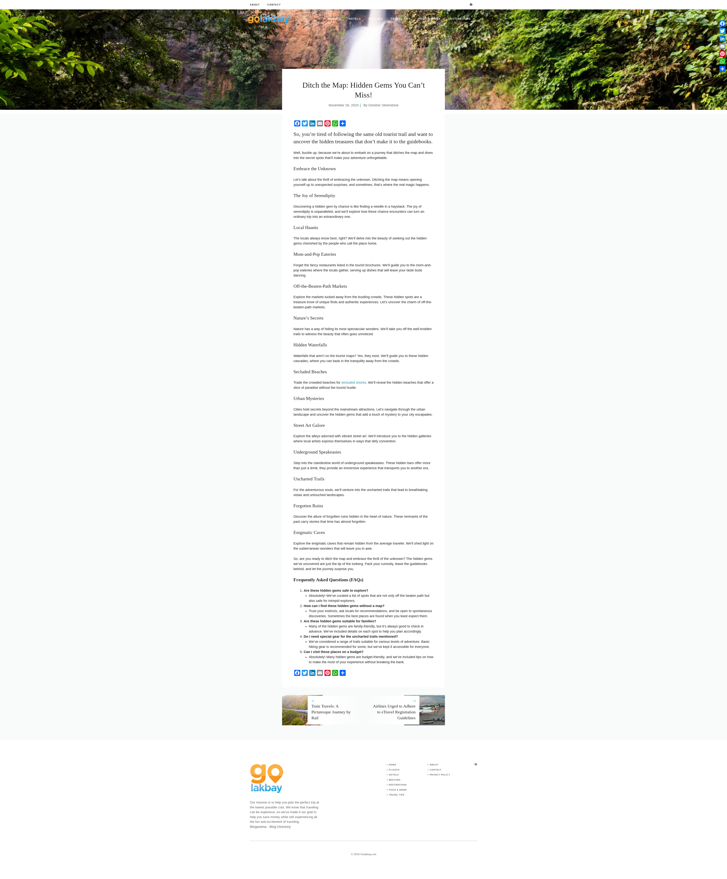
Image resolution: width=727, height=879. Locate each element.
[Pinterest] (722, 54)
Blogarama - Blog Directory (270, 827)
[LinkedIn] (722, 38)
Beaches (376, 18)
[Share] (722, 69)
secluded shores (353, 382)
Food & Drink (429, 18)
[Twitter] (722, 31)
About (255, 4)
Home (392, 765)
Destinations (459, 18)
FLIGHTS (394, 770)
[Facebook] (722, 23)
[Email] (722, 46)
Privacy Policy (440, 775)
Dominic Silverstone (383, 105)
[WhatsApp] (722, 61)
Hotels (355, 18)
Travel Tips (401, 18)
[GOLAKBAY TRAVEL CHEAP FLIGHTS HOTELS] (269, 19)
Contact (274, 4)
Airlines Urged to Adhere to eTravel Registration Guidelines (394, 712)
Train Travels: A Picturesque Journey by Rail (331, 712)
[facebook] (471, 4)
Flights (334, 18)
